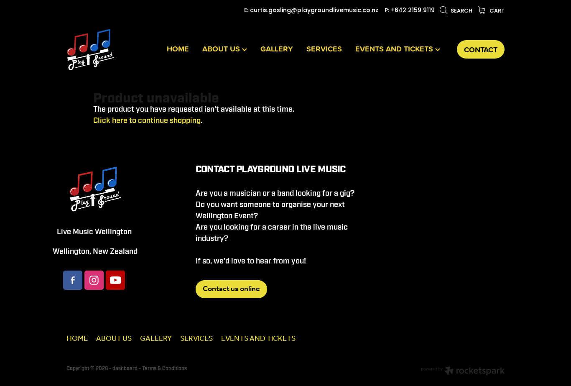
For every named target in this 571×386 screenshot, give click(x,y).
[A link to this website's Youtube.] (115, 280)
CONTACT (480, 49)
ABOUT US (222, 48)
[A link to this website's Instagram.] (94, 280)
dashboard (125, 369)
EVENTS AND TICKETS (395, 48)
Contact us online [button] (231, 289)
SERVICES (324, 48)
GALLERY (276, 48)
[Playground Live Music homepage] (110, 49)
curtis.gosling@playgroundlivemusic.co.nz (314, 10)
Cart (496, 11)
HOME (178, 48)
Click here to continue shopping (147, 120)
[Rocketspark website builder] (463, 372)
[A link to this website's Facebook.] (72, 280)
